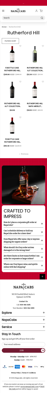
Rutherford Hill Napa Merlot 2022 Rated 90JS (35, 105)
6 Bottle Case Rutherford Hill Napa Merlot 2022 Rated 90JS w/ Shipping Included (12, 69)
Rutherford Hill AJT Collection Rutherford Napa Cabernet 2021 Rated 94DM (12, 105)
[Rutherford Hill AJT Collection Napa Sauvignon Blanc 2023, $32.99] (34, 54)
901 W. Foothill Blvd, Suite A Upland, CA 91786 (23, 295)
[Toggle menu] (3, 10)
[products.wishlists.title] (20, 46)
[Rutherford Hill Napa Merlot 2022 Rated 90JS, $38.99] (34, 89)
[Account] (36, 10)
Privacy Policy (16, 373)
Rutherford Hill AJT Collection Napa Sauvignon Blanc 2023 (35, 69)
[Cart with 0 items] (42, 10)
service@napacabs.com (29, 387)
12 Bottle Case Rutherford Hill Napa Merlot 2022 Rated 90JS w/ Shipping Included (12, 140)
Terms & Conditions (29, 373)
